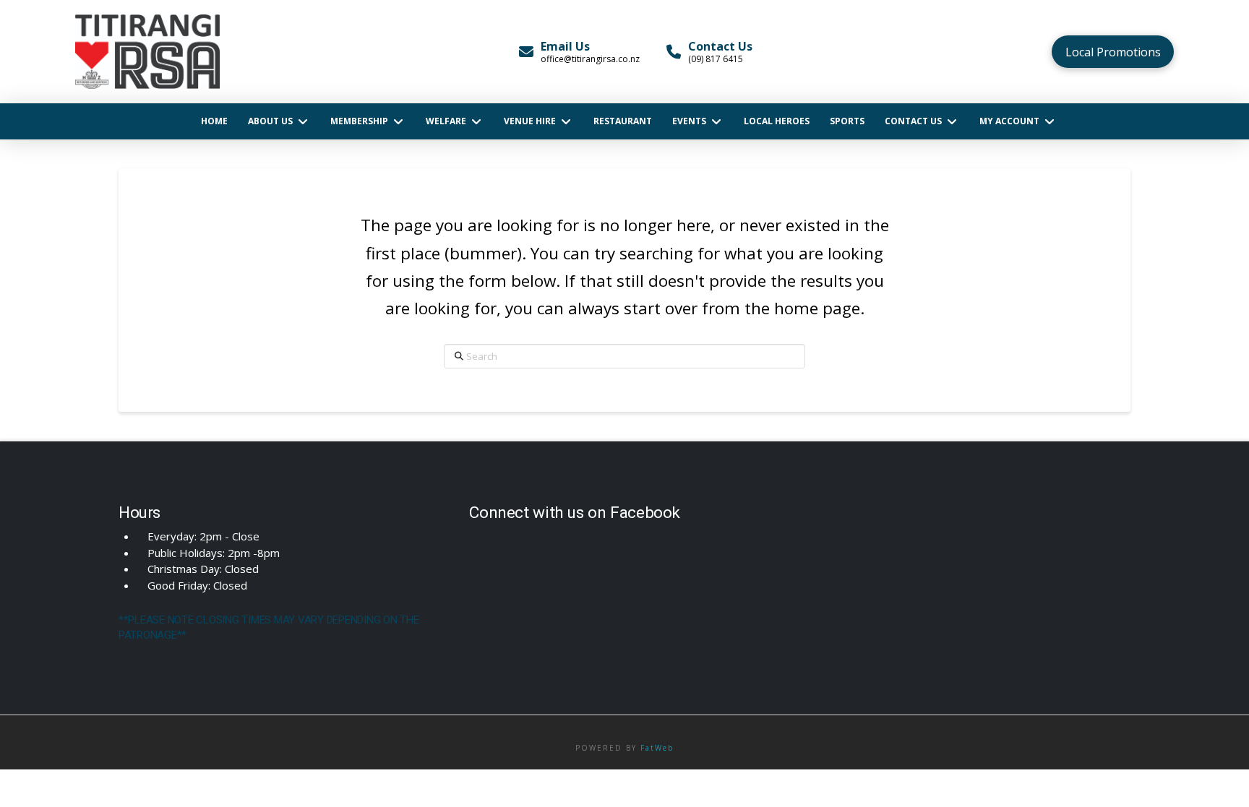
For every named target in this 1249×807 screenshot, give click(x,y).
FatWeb (657, 748)
